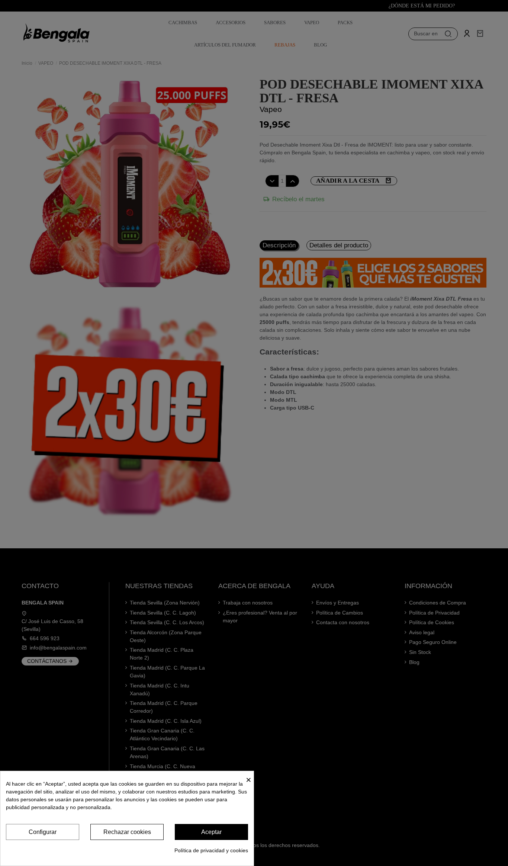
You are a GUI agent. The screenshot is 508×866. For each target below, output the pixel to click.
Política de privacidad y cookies (211, 850)
